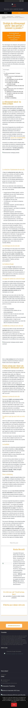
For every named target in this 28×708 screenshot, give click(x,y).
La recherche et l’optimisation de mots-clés (14, 77)
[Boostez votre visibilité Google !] (14, 6)
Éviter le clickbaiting (11, 98)
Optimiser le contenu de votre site (15, 91)
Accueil (3, 16)
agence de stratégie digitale (17, 137)
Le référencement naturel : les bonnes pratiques (12, 74)
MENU (6, 12)
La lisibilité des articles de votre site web (15, 86)
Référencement (10, 16)
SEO (20, 12)
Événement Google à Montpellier (14, 651)
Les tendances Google (12, 81)
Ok (14, 704)
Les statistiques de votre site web (15, 79)
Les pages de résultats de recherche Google (13, 83)
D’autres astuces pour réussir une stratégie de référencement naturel (14, 89)
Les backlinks (10, 96)
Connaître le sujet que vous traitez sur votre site (15, 94)
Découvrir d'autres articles (14, 625)
